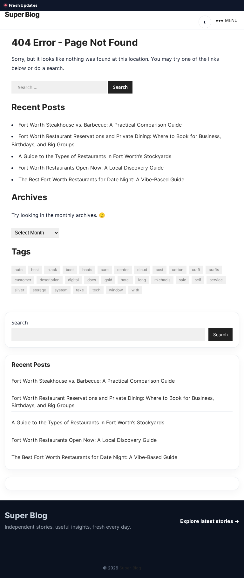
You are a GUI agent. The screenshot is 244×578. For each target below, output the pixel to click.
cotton (177, 269)
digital (73, 279)
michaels (162, 279)
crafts (214, 269)
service (216, 279)
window (116, 290)
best (35, 269)
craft (196, 269)
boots (87, 269)
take (80, 290)
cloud (142, 269)
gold (108, 279)
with (135, 290)
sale (182, 279)
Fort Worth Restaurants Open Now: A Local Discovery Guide (91, 167)
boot (70, 269)
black (52, 269)
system (61, 290)
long (142, 279)
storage (39, 290)
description (49, 279)
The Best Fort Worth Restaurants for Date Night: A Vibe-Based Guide (101, 179)
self (198, 279)
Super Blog (22, 14)
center (123, 269)
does (91, 279)
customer (23, 279)
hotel (125, 279)
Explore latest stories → (209, 521)
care (105, 269)
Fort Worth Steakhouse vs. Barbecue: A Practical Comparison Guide (100, 125)
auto (19, 269)
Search (19, 322)
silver (19, 290)
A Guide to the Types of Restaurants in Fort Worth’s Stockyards (94, 156)
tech (96, 290)
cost (159, 269)
